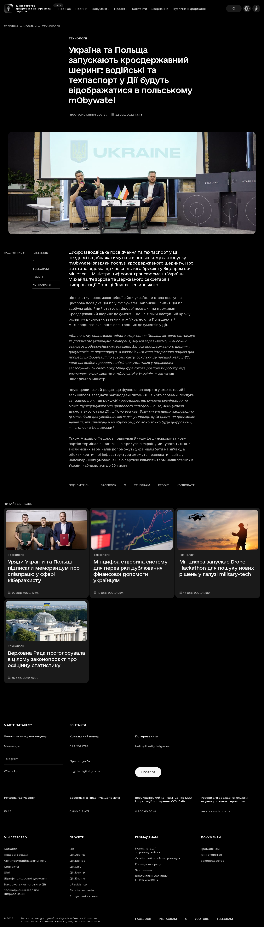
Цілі (7, 872)
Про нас (64, 8)
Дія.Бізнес (77, 860)
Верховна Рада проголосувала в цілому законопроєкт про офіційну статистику (46, 659)
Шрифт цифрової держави (25, 878)
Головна (11, 26)
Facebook (143, 918)
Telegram (11, 758)
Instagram (168, 918)
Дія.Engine (77, 878)
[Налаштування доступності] (256, 8)
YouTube (202, 918)
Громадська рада (148, 864)
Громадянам (146, 837)
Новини (81, 8)
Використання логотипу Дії (25, 884)
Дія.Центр (77, 872)
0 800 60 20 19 (145, 811)
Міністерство (15, 837)
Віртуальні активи (84, 896)
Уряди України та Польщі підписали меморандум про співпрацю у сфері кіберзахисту (43, 571)
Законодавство (212, 860)
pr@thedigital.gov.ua (85, 771)
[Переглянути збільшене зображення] (132, 183)
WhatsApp (12, 771)
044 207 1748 (79, 746)
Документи (100, 8)
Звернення (160, 8)
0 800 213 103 (79, 811)
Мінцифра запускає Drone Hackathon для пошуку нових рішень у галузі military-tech (216, 568)
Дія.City (75, 866)
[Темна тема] (247, 8)
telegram (40, 268)
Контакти (139, 8)
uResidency (78, 884)
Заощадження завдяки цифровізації (21, 892)
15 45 (7, 811)
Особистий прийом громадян (157, 858)
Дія (72, 848)
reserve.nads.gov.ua (215, 811)
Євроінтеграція (82, 890)
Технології (51, 26)
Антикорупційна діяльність (25, 860)
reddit (37, 276)
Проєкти (120, 8)
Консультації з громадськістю (148, 850)
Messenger (12, 746)
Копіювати (41, 284)
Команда (11, 848)
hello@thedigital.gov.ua (152, 746)
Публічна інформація (189, 8)
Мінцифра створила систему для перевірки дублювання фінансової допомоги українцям (130, 571)
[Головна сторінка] (10, 8)
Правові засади (16, 854)
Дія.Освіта (77, 854)
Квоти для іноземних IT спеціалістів (151, 877)
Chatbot (148, 772)
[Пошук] (234, 8)
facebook (40, 253)
